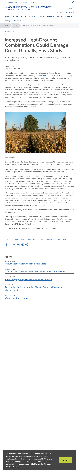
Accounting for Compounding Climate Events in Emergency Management (34, 289)
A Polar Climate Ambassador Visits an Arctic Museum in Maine (35, 271)
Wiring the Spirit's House (17, 298)
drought (36, 239)
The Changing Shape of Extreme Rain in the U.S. (28, 279)
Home (6, 26)
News (16, 26)
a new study (42, 75)
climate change (25, 239)
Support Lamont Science (65, 12)
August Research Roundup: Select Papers (25, 263)
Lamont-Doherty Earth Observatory (53, 239)
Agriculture (10, 31)
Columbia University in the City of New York (21, 2)
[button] (6, 244)
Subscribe (70, 8)
